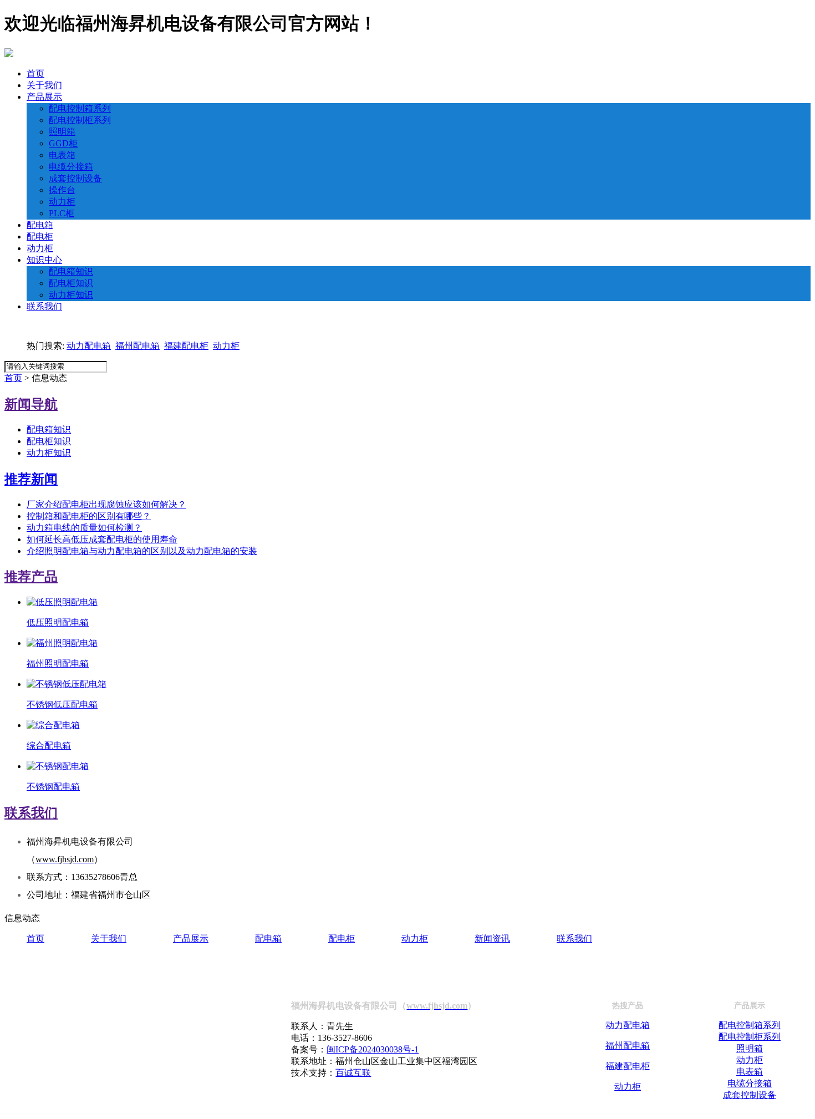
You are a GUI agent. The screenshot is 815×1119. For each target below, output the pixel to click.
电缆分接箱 (71, 166)
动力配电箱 (89, 345)
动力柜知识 (71, 294)
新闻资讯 (492, 938)
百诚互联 (353, 1072)
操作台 (62, 190)
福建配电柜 (186, 345)
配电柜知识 (71, 283)
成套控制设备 (75, 178)
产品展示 (44, 96)
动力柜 (62, 201)
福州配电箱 (137, 345)
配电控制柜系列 (80, 120)
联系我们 (44, 306)
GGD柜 (63, 143)
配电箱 (40, 225)
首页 (35, 73)
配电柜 (40, 236)
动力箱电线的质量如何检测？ (84, 527)
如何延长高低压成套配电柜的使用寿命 (102, 539)
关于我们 (44, 85)
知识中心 (44, 260)
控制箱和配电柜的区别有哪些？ (89, 516)
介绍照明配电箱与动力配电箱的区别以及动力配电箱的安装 (142, 551)
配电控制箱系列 (80, 108)
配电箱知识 (71, 271)
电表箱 (62, 155)
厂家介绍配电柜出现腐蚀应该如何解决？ (106, 504)
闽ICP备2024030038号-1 (373, 1049)
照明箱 (62, 131)
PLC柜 (61, 213)
